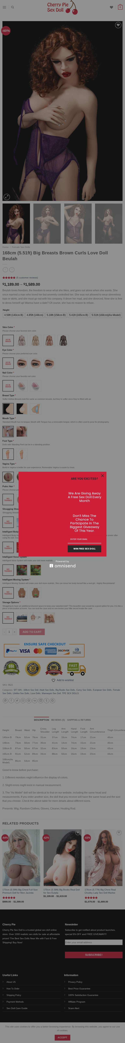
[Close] (102, 476)
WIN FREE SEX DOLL (84, 548)
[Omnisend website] (62, 564)
